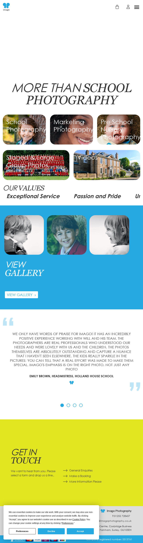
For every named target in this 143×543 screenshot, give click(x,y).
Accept (80, 531)
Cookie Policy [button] (78, 519)
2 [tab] (68, 405)
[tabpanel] (71, 359)
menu (136, 7)
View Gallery (20, 295)
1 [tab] (62, 405)
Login (126, 6)
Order (115, 6)
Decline (51, 531)
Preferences (22, 531)
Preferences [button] (67, 523)
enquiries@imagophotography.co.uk (108, 520)
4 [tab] (81, 405)
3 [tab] (74, 405)
